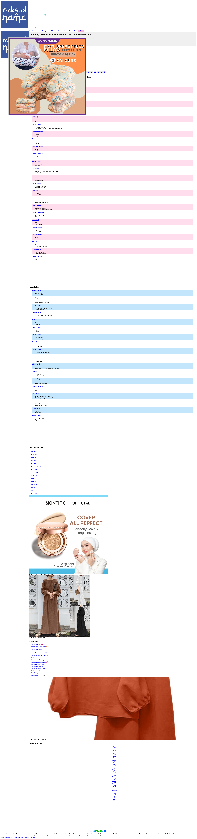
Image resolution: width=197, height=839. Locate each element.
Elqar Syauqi (36, 327)
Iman (114, 746)
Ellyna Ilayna (36, 183)
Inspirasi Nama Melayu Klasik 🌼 (39, 646)
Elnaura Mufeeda (37, 153)
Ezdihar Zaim (36, 305)
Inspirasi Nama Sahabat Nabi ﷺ (39, 652)
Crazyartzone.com (9, 837)
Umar (114, 763)
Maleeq (114, 796)
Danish (114, 794)
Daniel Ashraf (33, 454)
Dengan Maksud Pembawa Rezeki (39, 655)
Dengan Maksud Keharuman (38, 670)
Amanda (114, 783)
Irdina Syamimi (34, 472)
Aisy (114, 749)
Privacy (17, 837)
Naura (114, 750)
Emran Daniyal (37, 290)
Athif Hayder (33, 457)
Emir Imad (35, 320)
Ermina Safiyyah (37, 131)
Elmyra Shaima (37, 227)
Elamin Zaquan (37, 379)
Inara (114, 757)
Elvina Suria (36, 176)
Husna (114, 793)
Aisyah (114, 775)
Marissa (114, 781)
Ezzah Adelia (36, 168)
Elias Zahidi (36, 364)
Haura (114, 753)
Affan (114, 792)
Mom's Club (81, 31)
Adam (114, 771)
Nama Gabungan (59, 31)
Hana (114, 751)
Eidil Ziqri (35, 298)
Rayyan (114, 770)
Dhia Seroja (33, 460)
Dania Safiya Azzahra (35, 463)
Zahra (114, 754)
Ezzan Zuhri (36, 357)
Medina (114, 767)
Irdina (114, 778)
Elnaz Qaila (35, 220)
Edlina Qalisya (36, 117)
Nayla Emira (33, 469)
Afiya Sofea (33, 490)
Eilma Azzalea (36, 242)
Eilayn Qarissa (36, 161)
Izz (114, 758)
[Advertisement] (23, 25)
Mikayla (114, 760)
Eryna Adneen (36, 249)
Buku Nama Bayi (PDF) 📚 (38, 675)
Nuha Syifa (33, 451)
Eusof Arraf (35, 371)
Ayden (114, 768)
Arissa (114, 789)
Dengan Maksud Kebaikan (37, 664)
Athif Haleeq (33, 478)
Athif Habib (33, 481)
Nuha (114, 765)
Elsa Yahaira (36, 198)
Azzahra (114, 774)
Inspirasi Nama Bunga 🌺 (37, 644)
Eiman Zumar (36, 334)
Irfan (114, 799)
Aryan (114, 761)
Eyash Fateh (36, 393)
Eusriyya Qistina (37, 146)
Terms (21, 837)
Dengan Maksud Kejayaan (37, 666)
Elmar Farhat (36, 342)
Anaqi (114, 800)
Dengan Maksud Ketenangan (38, 660)
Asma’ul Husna (73, 31)
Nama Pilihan (51, 31)
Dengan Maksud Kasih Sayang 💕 (39, 662)
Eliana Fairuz (36, 124)
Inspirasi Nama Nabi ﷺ (37, 649)
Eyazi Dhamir (36, 401)
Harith (114, 797)
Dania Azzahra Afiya (35, 466)
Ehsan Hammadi (37, 386)
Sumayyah (114, 790)
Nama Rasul (67, 31)
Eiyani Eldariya (37, 256)
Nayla (114, 756)
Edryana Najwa (37, 234)
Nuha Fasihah (33, 484)
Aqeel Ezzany (33, 493)
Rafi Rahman (33, 475)
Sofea (114, 747)
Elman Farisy (36, 415)
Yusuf (114, 782)
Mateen (114, 779)
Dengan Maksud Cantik (36, 657)
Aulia (114, 786)
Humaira (114, 764)
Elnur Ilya (35, 190)
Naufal (114, 785)
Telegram (32, 837)
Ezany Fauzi (36, 408)
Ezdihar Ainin (36, 139)
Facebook (26, 837)
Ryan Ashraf (33, 487)
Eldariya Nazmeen (38, 212)
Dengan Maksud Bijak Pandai (38, 668)
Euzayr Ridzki (36, 349)
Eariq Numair (36, 312)
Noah (114, 772)
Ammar (114, 788)
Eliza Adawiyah (37, 205)
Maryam (114, 776)
